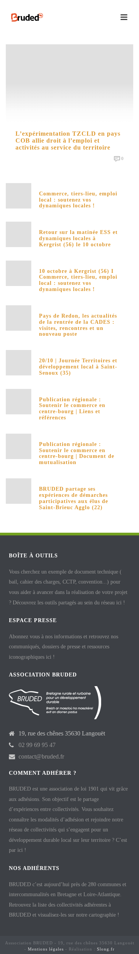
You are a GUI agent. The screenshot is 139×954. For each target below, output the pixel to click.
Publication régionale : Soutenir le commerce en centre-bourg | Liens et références (72, 409)
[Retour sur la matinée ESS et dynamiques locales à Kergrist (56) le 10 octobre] (18, 234)
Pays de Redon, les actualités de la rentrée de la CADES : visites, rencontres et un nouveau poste (78, 325)
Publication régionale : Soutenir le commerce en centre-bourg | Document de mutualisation (76, 453)
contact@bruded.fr (41, 756)
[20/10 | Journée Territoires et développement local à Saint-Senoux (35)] (18, 362)
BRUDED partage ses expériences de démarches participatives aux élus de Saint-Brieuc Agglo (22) (73, 498)
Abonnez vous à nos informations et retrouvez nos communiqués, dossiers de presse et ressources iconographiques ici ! (63, 647)
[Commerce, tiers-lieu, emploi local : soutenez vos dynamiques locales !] (18, 195)
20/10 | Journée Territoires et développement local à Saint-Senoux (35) (78, 367)
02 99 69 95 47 (37, 745)
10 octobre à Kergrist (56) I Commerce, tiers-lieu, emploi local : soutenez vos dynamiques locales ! (78, 280)
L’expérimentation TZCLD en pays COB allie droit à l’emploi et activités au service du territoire (67, 140)
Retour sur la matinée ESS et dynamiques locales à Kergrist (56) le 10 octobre (78, 238)
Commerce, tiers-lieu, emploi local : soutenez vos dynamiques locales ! (78, 200)
